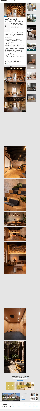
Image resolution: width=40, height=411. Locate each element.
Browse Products (19, 405)
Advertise (24, 404)
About (12, 404)
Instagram (30, 404)
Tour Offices (19, 404)
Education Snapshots (36, 406)
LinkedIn (30, 406)
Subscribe (20, 380)
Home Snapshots (35, 405)
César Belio (9, 64)
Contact (13, 406)
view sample (27, 377)
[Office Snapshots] (5, 0)
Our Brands (19, 406)
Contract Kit (35, 404)
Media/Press (13, 405)
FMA (5, 20)
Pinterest (30, 405)
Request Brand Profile (25, 405)
